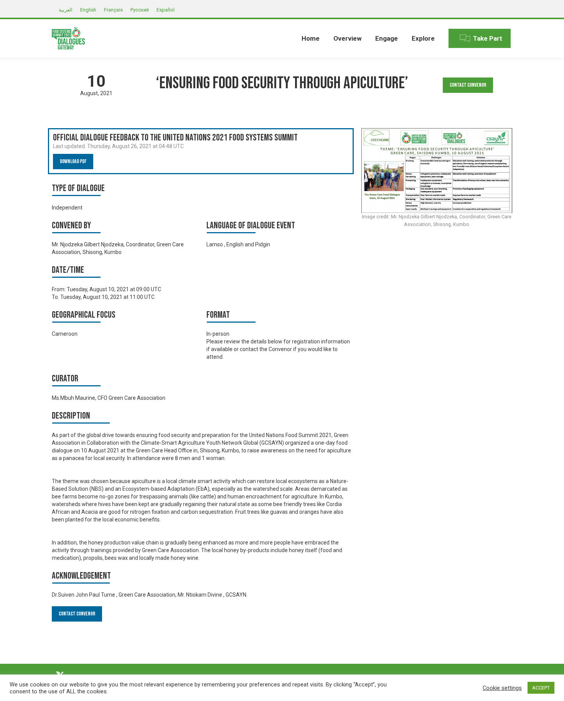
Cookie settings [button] (502, 688)
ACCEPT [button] (541, 688)
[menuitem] (310, 38)
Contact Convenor (468, 85)
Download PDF (73, 161)
